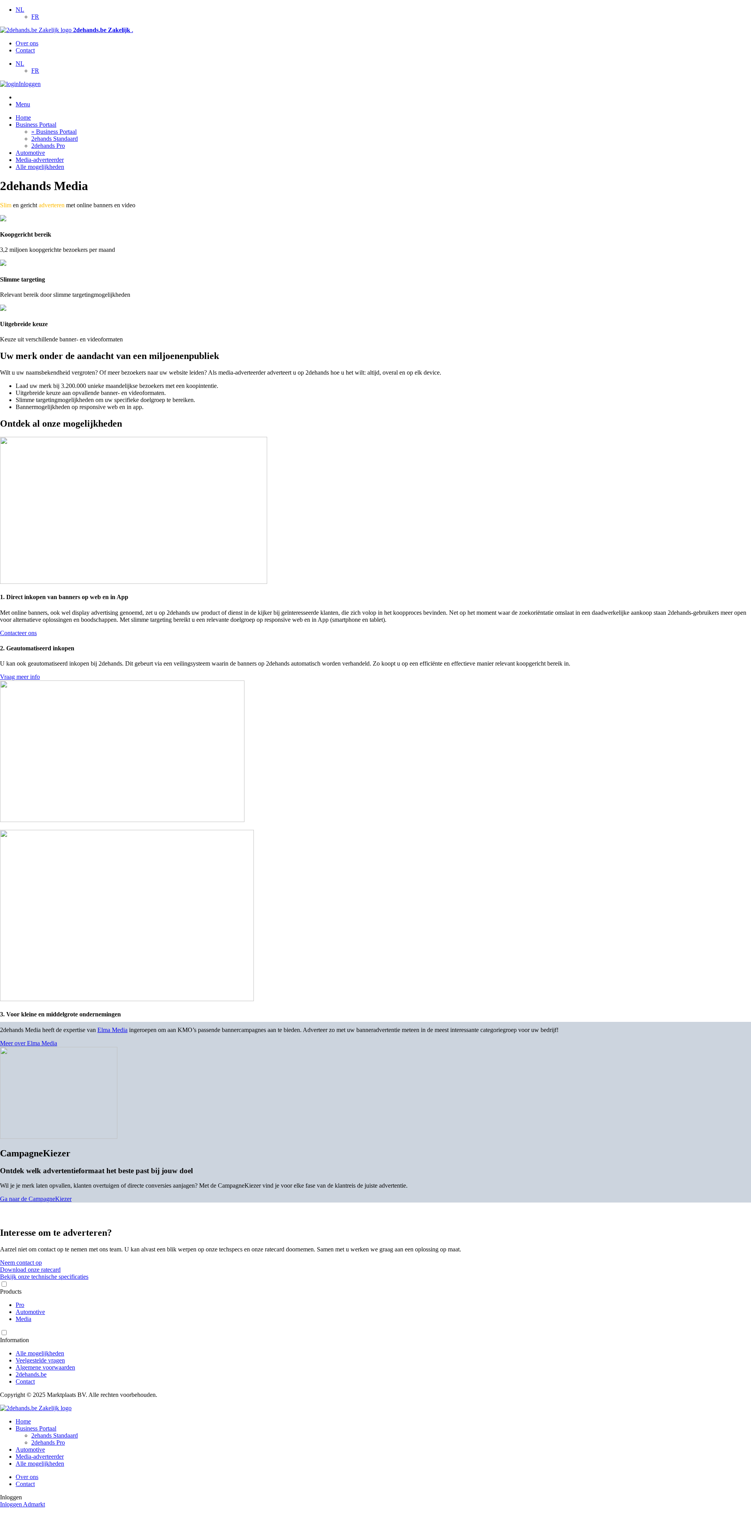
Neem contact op (21, 1262)
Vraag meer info (20, 676)
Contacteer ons (18, 633)
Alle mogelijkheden (40, 166)
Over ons (27, 43)
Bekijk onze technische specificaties (44, 1276)
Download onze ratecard (30, 1269)
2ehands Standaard (54, 138)
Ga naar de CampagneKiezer (36, 1198)
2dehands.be (31, 1374)
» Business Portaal (54, 131)
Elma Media (112, 1030)
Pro (20, 1304)
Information (14, 1340)
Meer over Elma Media (28, 1043)
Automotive (30, 152)
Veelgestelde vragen (40, 1360)
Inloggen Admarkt (22, 1504)
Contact (25, 50)
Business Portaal (36, 124)
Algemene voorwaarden (45, 1367)
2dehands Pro (48, 145)
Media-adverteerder (40, 159)
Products (11, 1291)
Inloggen (30, 84)
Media (23, 1319)
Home (23, 117)
